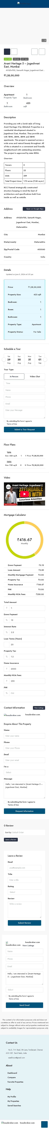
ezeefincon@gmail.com (16, 1057)
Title (10, 874)
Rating (11, 886)
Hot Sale (24, 59)
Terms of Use (12, 424)
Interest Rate (10, 626)
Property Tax (10, 650)
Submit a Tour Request (25, 429)
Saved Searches (14, 1105)
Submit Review (24, 922)
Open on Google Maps (35, 209)
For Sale (16, 59)
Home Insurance (11, 663)
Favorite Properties (15, 1082)
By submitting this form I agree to (19, 422)
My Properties (13, 1101)
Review (11, 898)
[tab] (7, 52)
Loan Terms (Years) (13, 638)
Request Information (24, 811)
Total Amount (10, 602)
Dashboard (12, 1073)
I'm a (6, 766)
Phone (7, 742)
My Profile (12, 1096)
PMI (5, 687)
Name (6, 730)
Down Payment (11, 614)
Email (6, 754)
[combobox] (24, 383)
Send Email (24, 1005)
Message (8, 778)
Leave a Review (10, 839)
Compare (12, 1077)
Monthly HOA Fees (12, 675)
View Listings (39, 708)
